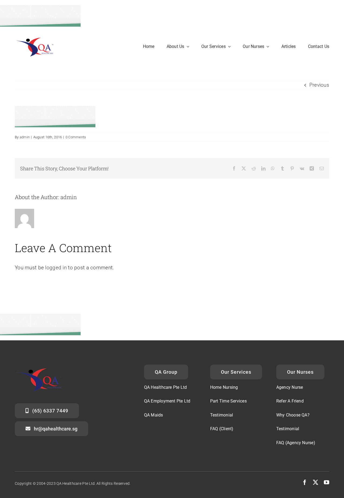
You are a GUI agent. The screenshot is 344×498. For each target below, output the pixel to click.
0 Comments (76, 137)
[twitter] (315, 482)
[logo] (37, 37)
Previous (319, 85)
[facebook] (304, 482)
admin (25, 137)
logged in (56, 267)
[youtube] (326, 482)
